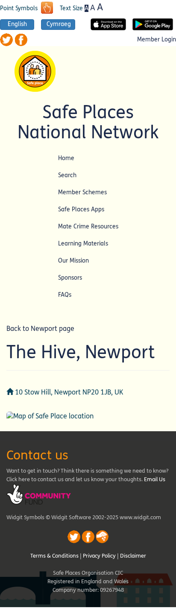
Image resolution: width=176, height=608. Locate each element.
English (17, 24)
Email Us (154, 479)
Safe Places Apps (81, 209)
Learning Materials (83, 243)
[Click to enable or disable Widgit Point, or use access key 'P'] (47, 8)
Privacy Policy (99, 555)
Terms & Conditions (54, 555)
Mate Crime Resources (88, 226)
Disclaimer (133, 555)
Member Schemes (82, 192)
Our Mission (73, 260)
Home (66, 158)
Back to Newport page (40, 328)
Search (67, 175)
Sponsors (70, 277)
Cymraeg (59, 24)
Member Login (156, 39)
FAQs (64, 294)
